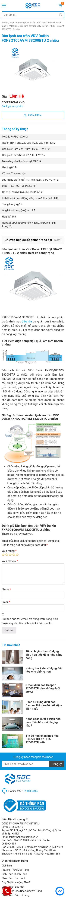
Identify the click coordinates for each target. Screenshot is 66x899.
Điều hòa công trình (20, 22)
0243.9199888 (22, 840)
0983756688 (17, 847)
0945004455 (35, 115)
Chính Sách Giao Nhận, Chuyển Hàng (22, 891)
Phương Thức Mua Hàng (15, 869)
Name (6, 589)
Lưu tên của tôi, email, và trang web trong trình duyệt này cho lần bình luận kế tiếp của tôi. (30, 621)
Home (5, 22)
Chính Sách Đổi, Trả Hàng (15, 895)
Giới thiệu (7, 865)
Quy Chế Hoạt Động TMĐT (16, 882)
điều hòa (27, 321)
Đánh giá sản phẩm (12, 106)
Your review (10, 561)
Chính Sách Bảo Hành (14, 878)
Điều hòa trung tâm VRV (43, 22)
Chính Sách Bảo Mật (13, 886)
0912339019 (56, 847)
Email (6, 602)
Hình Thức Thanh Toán (14, 874)
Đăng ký (57, 764)
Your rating (9, 551)
